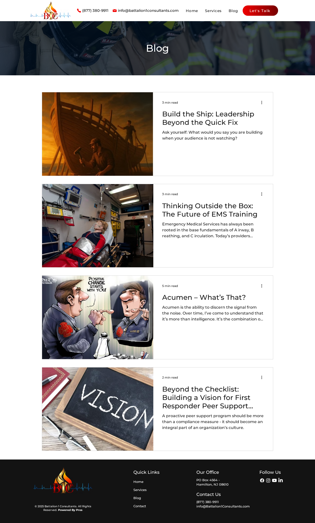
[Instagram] (268, 480)
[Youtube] (274, 480)
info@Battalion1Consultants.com (223, 506)
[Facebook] (262, 480)
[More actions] (263, 102)
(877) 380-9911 (207, 502)
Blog (137, 498)
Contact (139, 506)
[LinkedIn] (280, 480)
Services (140, 490)
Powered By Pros (70, 510)
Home (138, 482)
